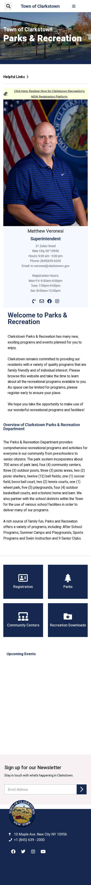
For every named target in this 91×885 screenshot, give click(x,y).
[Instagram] (57, 301)
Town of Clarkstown (40, 6)
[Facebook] (49, 301)
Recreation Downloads (68, 625)
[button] (8, 6)
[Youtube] (43, 851)
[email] (42, 301)
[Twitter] (23, 851)
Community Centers (23, 625)
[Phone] (34, 301)
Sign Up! (82, 789)
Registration (23, 586)
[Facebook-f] (13, 851)
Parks (67, 586)
